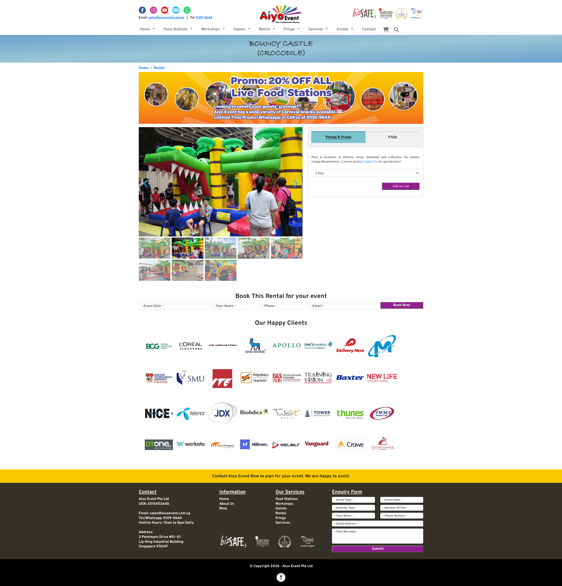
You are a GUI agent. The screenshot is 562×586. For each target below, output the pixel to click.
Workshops (211, 29)
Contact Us (369, 161)
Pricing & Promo (338, 137)
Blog (223, 508)
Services (316, 29)
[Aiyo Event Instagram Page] (154, 10)
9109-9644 (204, 18)
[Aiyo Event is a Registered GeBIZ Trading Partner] (416, 13)
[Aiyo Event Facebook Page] (143, 10)
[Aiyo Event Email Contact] (176, 10)
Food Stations (176, 29)
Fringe (290, 29)
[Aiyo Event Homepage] (281, 14)
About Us (226, 504)
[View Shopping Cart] (386, 30)
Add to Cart (400, 186)
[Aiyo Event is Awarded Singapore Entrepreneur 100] (401, 13)
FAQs (392, 137)
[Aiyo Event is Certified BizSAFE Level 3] (364, 13)
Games (240, 29)
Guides (343, 29)
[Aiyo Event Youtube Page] (165, 10)
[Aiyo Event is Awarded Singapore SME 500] (385, 13)
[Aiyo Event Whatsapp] (187, 10)
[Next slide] (295, 183)
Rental (265, 29)
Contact (369, 29)
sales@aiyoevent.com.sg (166, 18)
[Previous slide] (146, 183)
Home (146, 29)
